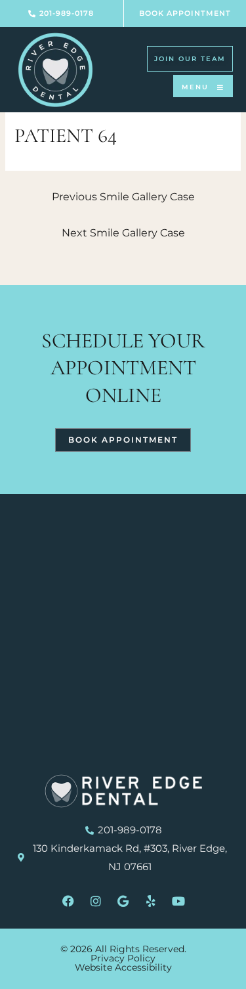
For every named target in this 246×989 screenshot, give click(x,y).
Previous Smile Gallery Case (123, 196)
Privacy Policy (123, 958)
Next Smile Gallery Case (123, 233)
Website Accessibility (123, 967)
